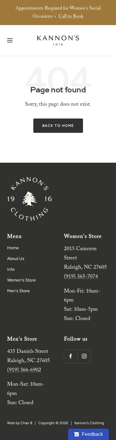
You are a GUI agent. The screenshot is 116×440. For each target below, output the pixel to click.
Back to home (58, 126)
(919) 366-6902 (24, 370)
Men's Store (18, 290)
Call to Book (71, 16)
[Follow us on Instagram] (84, 356)
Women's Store (21, 280)
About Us (15, 258)
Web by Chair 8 (19, 423)
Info (11, 269)
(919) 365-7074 (81, 276)
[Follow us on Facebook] (70, 356)
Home (13, 247)
